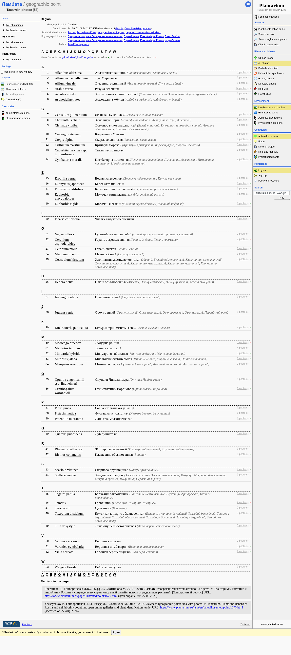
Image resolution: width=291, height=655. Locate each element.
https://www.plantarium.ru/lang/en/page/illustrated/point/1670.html (201, 607)
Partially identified (268, 68)
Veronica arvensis (67, 541)
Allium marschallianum (71, 78)
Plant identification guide (271, 29)
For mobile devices (268, 16)
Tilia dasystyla (65, 526)
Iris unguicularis (66, 297)
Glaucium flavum (67, 254)
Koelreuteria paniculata (71, 328)
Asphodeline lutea (67, 99)
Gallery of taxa (266, 78)
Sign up (262, 175)
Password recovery (268, 180)
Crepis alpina (64, 140)
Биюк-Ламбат (172, 36)
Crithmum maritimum (70, 145)
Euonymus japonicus (69, 184)
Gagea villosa (64, 234)
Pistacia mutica (65, 413)
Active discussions (268, 136)
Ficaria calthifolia (67, 219)
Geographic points (268, 112)
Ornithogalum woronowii (64, 391)
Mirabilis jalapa (66, 359)
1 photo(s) (242, 77)
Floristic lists (264, 94)
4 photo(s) (242, 342)
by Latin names (14, 25)
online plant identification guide (271, 7)
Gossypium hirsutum (69, 259)
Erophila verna (65, 178)
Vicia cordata (64, 552)
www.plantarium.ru (272, 624)
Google (119, 28)
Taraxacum (62, 508)
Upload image (266, 58)
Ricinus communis (68, 454)
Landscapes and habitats (19, 84)
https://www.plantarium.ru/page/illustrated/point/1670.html (81, 596)
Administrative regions (270, 117)
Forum (261, 141)
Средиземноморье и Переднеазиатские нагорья (95, 36)
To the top (245, 624)
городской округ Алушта (111, 32)
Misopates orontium (69, 364)
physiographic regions (18, 118)
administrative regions (17, 113)
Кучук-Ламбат (172, 40)
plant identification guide (77, 57)
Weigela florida (66, 567)
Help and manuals (268, 151)
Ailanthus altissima (68, 73)
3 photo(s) (242, 72)
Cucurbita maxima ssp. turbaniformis (71, 152)
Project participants (268, 157)
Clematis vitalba (66, 125)
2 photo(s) (242, 159)
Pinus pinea (63, 408)
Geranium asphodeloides (65, 241)
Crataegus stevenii (68, 134)
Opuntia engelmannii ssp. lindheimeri (69, 381)
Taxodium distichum (69, 513)
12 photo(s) (242, 88)
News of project (266, 146)
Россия (72, 32)
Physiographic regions (270, 123)
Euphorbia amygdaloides (64, 196)
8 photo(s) (242, 379)
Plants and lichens (16, 89)
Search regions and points (272, 39)
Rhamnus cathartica (69, 449)
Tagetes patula (65, 494)
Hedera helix (64, 282)
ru (248, 4)
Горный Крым (131, 36)
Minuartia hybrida (67, 354)
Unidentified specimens (271, 73)
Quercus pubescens (68, 434)
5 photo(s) (242, 119)
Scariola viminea (66, 470)
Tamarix (60, 503)
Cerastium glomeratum (71, 115)
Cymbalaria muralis (68, 160)
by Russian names (16, 30)
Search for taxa (266, 34)
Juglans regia (64, 312)
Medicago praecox (68, 343)
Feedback (27, 624)
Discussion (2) (13, 99)
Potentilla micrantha (69, 419)
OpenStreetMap (133, 28)
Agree (116, 632)
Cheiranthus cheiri (68, 120)
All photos (263, 63)
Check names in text (269, 44)
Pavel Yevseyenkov (78, 44)
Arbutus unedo (65, 94)
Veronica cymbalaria (69, 547)
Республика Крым (86, 32)
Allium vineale (65, 83)
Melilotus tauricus (67, 348)
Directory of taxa (267, 83)
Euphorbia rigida (67, 204)
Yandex (147, 28)
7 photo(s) (242, 327)
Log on (262, 170)
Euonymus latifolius (69, 189)
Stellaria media (65, 475)
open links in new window (18, 71)
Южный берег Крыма (152, 36)
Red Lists (263, 88)
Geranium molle (66, 249)
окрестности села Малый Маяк (143, 32)
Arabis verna (64, 89)
